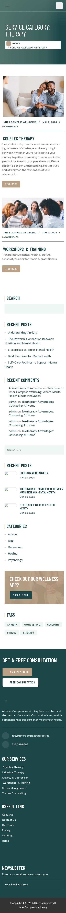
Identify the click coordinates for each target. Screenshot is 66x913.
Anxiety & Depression (15, 777)
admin (13, 402)
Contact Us (9, 820)
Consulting (32, 624)
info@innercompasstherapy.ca (30, 735)
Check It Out (20, 595)
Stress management (14, 788)
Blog (11, 541)
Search (13, 298)
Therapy (28, 632)
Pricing (6, 830)
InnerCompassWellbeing (33, 907)
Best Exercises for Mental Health (29, 356)
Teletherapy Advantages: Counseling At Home (31, 403)
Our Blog (7, 835)
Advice (12, 534)
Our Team (8, 825)
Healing (12, 553)
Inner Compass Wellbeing (20, 122)
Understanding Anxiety (22, 332)
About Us (7, 814)
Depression (15, 547)
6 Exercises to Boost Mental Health (31, 350)
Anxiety (12, 624)
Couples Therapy (18, 138)
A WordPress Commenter (25, 388)
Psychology (15, 560)
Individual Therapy (13, 772)
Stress (11, 632)
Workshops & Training (24, 249)
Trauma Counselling (14, 793)
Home (16, 43)
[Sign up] (60, 885)
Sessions (53, 624)
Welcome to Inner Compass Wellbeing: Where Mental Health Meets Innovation (36, 392)
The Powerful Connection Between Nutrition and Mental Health (41, 490)
